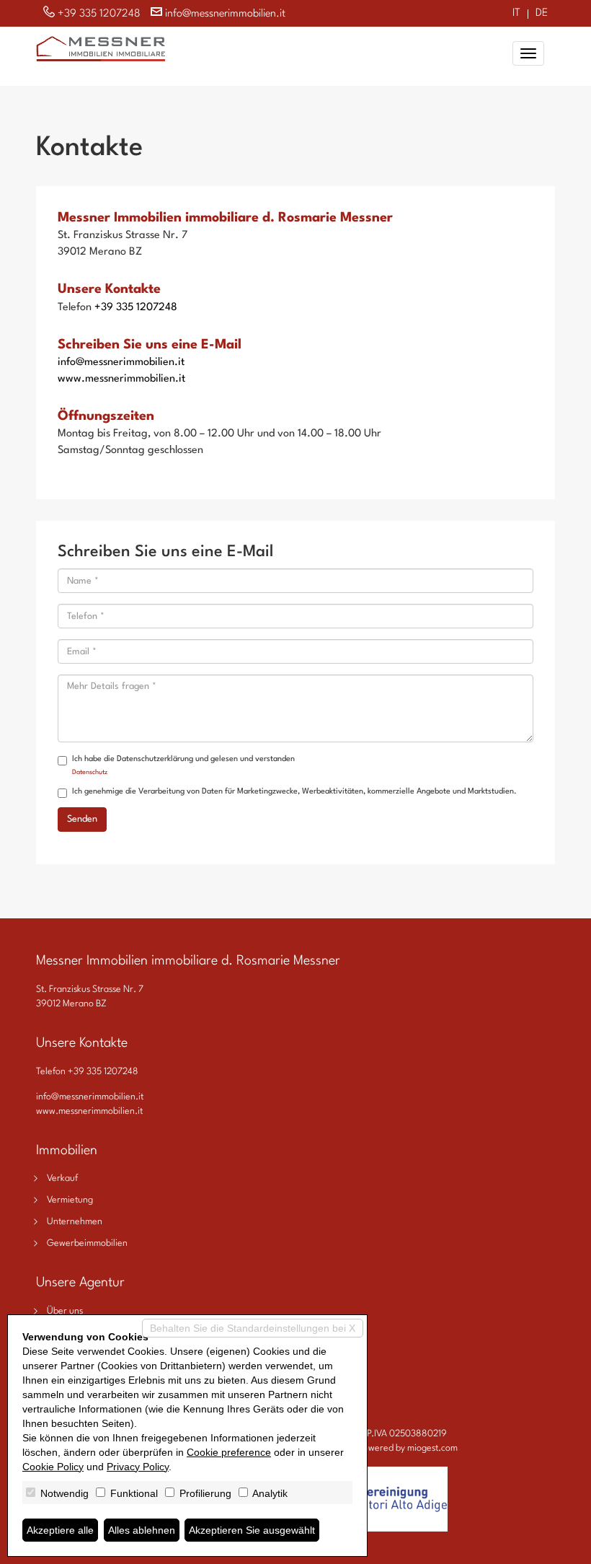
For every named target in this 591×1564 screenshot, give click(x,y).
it (516, 14)
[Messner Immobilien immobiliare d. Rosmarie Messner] (101, 47)
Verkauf (62, 1178)
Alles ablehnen (141, 1530)
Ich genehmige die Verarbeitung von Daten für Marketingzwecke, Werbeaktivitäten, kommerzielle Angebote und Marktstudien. (294, 792)
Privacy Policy (138, 1466)
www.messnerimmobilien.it (121, 379)
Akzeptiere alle (60, 1530)
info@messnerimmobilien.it (225, 14)
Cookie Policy (53, 1466)
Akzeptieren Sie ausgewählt (252, 1530)
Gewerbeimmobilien (87, 1243)
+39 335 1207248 (99, 14)
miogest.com (432, 1448)
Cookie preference (229, 1452)
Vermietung (70, 1200)
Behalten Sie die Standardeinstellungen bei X (252, 1328)
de (542, 14)
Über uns (65, 1311)
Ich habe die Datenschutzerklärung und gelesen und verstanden (183, 765)
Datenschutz (89, 772)
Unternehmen (74, 1221)
